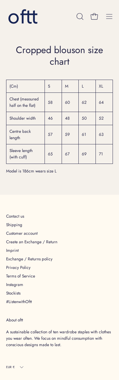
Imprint (12, 250)
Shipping (14, 225)
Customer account (22, 233)
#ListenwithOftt (19, 302)
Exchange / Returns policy (29, 259)
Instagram (14, 284)
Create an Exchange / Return (31, 242)
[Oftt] (23, 16)
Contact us (15, 216)
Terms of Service (20, 276)
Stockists (13, 293)
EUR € (10, 367)
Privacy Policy (18, 267)
